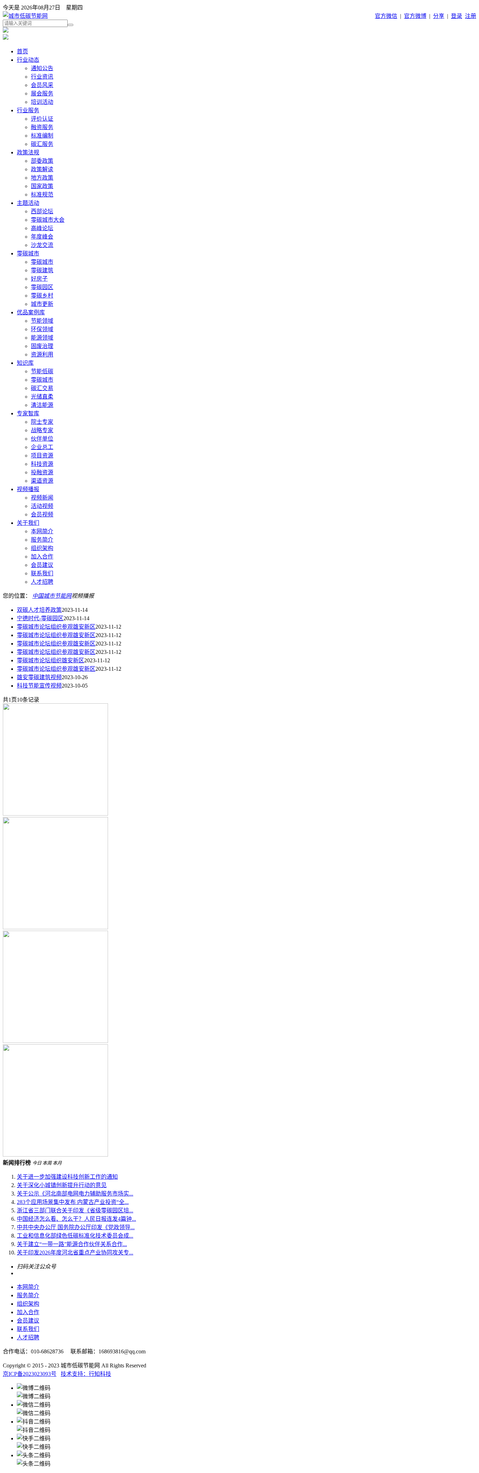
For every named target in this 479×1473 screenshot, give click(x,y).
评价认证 (42, 119)
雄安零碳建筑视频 (39, 677)
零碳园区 (42, 287)
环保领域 (42, 329)
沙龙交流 (42, 245)
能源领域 (42, 338)
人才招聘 (42, 582)
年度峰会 (42, 237)
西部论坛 (42, 211)
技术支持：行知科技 (86, 1374)
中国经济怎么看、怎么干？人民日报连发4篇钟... (76, 1219)
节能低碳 (42, 371)
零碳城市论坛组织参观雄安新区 (56, 627)
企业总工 (42, 447)
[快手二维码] (246, 1442)
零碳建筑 (42, 270)
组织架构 (42, 548)
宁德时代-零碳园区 (40, 618)
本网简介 (42, 531)
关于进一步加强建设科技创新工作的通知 (67, 1177)
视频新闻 (42, 498)
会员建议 (42, 565)
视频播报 (28, 489)
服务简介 (42, 540)
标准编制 (42, 136)
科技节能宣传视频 (39, 686)
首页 (22, 51)
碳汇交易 (42, 388)
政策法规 (28, 152)
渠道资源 (42, 481)
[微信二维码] (246, 1408)
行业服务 (28, 110)
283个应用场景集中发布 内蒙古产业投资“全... (73, 1202)
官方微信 (386, 16)
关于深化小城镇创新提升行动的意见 (62, 1185)
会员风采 (42, 85)
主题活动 (28, 203)
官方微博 (415, 16)
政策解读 (42, 169)
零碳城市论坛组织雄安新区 (50, 660)
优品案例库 (31, 312)
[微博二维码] (246, 1391)
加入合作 (42, 557)
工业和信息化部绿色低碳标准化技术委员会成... (75, 1236)
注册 (470, 16)
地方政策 (42, 178)
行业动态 (28, 60)
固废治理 (42, 346)
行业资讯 (42, 77)
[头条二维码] (246, 1459)
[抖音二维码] (246, 1425)
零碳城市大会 (48, 220)
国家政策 (42, 186)
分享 (438, 16)
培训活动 (42, 102)
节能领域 (42, 321)
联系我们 (42, 573)
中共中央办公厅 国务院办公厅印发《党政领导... (76, 1227)
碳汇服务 (42, 144)
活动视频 (42, 506)
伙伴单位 (42, 439)
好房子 (39, 279)
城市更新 (42, 304)
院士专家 (42, 422)
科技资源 (42, 464)
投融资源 (42, 472)
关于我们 (28, 523)
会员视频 (42, 514)
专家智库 (28, 413)
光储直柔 (42, 397)
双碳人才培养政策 (39, 610)
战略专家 (42, 430)
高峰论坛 (42, 228)
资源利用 (42, 354)
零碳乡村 (42, 296)
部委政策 (42, 161)
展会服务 (42, 93)
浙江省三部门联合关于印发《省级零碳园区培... (75, 1210)
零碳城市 (28, 253)
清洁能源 (42, 405)
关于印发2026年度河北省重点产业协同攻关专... (75, 1253)
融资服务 (42, 127)
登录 (456, 16)
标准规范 (42, 194)
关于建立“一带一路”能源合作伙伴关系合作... (72, 1244)
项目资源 (42, 455)
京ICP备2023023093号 (29, 1374)
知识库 (25, 363)
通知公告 (42, 68)
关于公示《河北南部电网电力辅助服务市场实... (75, 1194)
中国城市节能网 (52, 596)
